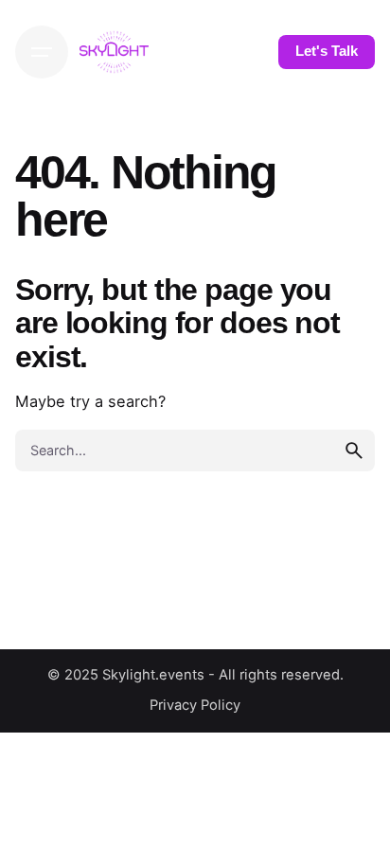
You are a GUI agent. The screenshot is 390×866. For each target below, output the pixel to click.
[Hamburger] (41, 52)
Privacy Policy (195, 705)
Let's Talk (326, 51)
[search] (354, 450)
